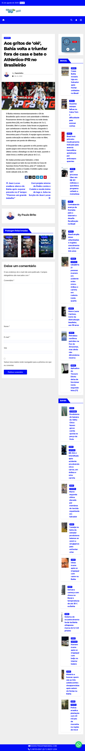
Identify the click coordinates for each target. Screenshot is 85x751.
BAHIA (71, 408)
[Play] (68, 49)
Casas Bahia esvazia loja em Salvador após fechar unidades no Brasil (75, 82)
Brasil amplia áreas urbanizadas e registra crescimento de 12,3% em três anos (73, 242)
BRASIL (74, 68)
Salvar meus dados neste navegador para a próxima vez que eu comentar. (27, 363)
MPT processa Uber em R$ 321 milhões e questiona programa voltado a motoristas (74, 183)
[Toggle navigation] (80, 20)
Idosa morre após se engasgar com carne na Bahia (75, 571)
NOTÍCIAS (74, 262)
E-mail (7, 337)
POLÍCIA (73, 704)
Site (5, 348)
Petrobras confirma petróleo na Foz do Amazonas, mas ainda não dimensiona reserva (74, 347)
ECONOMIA (73, 411)
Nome (7, 326)
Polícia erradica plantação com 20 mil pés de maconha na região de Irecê (75, 719)
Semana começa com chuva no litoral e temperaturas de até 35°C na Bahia (73, 598)
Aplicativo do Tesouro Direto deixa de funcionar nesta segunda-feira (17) (75, 379)
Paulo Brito (19, 73)
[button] (71, 20)
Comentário (9, 280)
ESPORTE (7, 38)
